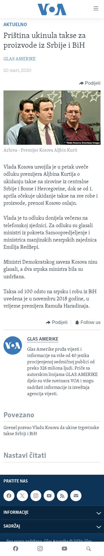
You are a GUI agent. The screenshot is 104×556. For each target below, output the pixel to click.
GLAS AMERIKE (19, 59)
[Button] (90, 83)
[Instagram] (40, 549)
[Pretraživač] (88, 549)
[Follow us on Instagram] (35, 495)
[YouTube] (64, 549)
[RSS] (62, 495)
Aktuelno (15, 25)
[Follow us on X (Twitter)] (22, 495)
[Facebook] (16, 549)
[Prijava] (75, 495)
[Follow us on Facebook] (8, 495)
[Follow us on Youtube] (49, 495)
